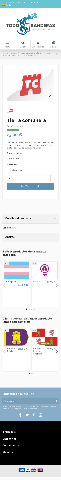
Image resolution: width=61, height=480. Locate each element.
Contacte (34, 2)
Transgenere (11, 281)
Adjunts (10, 236)
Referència (12, 126)
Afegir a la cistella (32, 186)
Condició (6, 228)
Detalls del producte (18, 218)
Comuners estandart (10, 350)
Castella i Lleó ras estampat (37, 351)
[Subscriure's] (56, 401)
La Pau (36, 281)
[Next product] (58, 54)
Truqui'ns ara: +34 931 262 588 (15, 2)
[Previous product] (57, 54)
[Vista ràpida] (17, 278)
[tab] (30, 219)
